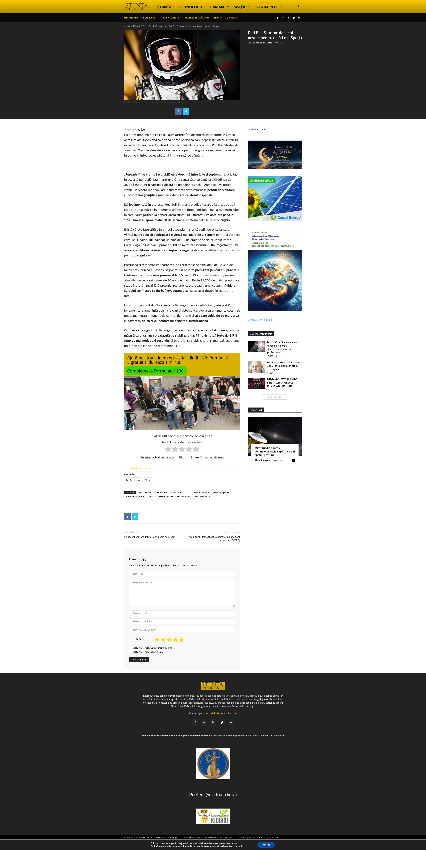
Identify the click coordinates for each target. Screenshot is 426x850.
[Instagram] (282, 17)
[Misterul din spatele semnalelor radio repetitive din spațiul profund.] (275, 436)
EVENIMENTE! (266, 6)
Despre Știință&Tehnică (191, 837)
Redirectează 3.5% (197, 17)
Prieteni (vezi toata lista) (213, 794)
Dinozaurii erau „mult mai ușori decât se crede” (149, 536)
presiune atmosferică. (136, 496)
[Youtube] (299, 17)
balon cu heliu (144, 492)
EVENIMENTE (171, 17)
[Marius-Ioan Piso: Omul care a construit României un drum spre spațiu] (256, 367)
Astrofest (128, 837)
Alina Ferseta (262, 460)
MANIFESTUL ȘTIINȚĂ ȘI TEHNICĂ (220, 837)
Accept (266, 844)
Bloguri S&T (256, 410)
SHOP (216, 17)
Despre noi (131, 17)
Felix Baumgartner (221, 492)
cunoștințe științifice (200, 492)
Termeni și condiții (247, 837)
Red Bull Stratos (184, 496)
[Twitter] (293, 17)
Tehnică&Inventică (157, 26)
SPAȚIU (240, 6)
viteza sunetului (202, 496)
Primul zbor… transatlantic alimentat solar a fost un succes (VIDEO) (214, 538)
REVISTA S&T (150, 17)
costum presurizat (178, 492)
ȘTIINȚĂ (164, 6)
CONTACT (231, 17)
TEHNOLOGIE (191, 6)
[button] (298, 6)
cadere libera (160, 492)
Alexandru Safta (264, 42)
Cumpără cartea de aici (260, 319)
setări (240, 846)
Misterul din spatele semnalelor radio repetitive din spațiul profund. (275, 451)
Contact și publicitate (269, 837)
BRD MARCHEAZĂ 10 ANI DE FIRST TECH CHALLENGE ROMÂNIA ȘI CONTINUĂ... (282, 382)
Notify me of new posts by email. (148, 652)
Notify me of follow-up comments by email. (153, 648)
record (152, 496)
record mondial (166, 496)
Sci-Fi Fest (140, 837)
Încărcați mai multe (274, 397)
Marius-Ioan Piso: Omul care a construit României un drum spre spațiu (284, 366)
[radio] (168, 449)
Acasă (127, 26)
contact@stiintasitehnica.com (221, 713)
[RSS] (288, 17)
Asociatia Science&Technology (162, 837)
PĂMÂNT (218, 6)
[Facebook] (277, 17)
